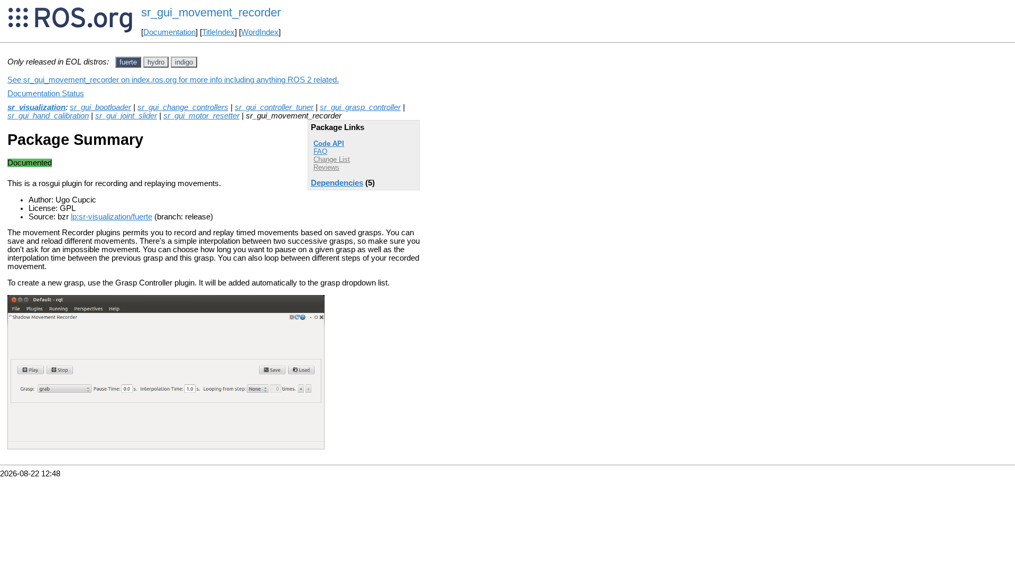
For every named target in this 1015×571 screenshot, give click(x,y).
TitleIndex (218, 32)
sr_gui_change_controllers (182, 107)
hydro (155, 62)
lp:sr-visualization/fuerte (111, 217)
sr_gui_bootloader (100, 107)
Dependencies (337, 183)
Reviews (326, 167)
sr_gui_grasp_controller (360, 107)
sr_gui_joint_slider (126, 116)
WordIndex (260, 32)
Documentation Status (45, 93)
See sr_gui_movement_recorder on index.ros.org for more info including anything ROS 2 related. (173, 80)
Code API (328, 144)
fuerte (128, 62)
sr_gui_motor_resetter (201, 116)
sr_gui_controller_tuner (274, 107)
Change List (331, 159)
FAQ (320, 151)
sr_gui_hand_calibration (48, 116)
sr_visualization (36, 107)
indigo (184, 62)
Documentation (169, 32)
